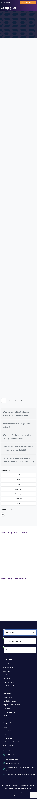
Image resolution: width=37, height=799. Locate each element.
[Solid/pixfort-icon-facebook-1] (20, 795)
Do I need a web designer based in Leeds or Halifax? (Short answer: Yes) (16, 252)
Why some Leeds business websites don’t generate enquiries (16, 160)
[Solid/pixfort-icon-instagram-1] (13, 795)
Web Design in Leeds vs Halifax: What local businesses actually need (18, 297)
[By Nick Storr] (7, 60)
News (18, 479)
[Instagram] (3, 514)
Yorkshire (18, 503)
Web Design (18, 494)
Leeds (18, 475)
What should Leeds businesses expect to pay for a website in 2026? (18, 208)
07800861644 (6, 2)
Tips (18, 484)
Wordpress (18, 498)
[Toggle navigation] (34, 8)
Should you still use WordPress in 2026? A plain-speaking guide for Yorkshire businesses (18, 342)
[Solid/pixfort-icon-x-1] (17, 795)
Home (7, 24)
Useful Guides (18, 489)
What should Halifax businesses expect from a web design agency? (18, 73)
